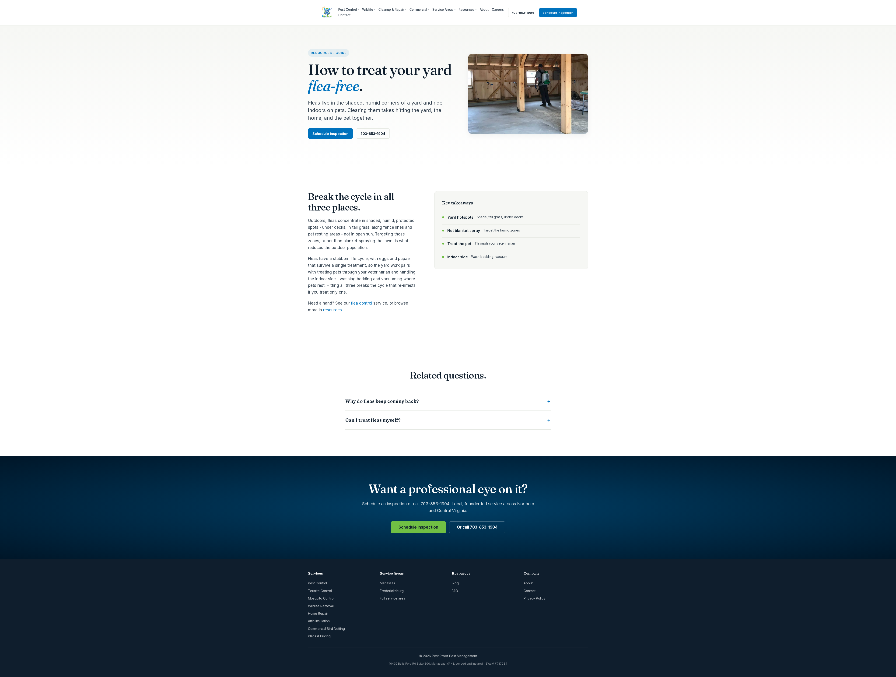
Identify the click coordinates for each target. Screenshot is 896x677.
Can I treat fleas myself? (372, 420)
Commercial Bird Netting (326, 629)
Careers (498, 9)
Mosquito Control (321, 598)
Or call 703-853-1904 (477, 527)
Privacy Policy (534, 598)
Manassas (387, 583)
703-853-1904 (522, 12)
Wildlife (368, 9)
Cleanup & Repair (392, 9)
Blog (455, 583)
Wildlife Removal (321, 606)
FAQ (455, 591)
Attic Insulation (319, 621)
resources (332, 310)
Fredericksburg (392, 591)
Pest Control (348, 9)
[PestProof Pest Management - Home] (327, 12)
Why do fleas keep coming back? (382, 401)
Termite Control (320, 591)
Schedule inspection (558, 12)
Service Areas (443, 9)
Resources (467, 9)
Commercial (419, 9)
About (484, 9)
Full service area (392, 598)
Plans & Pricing (319, 636)
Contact (344, 15)
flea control (361, 303)
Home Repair (318, 613)
